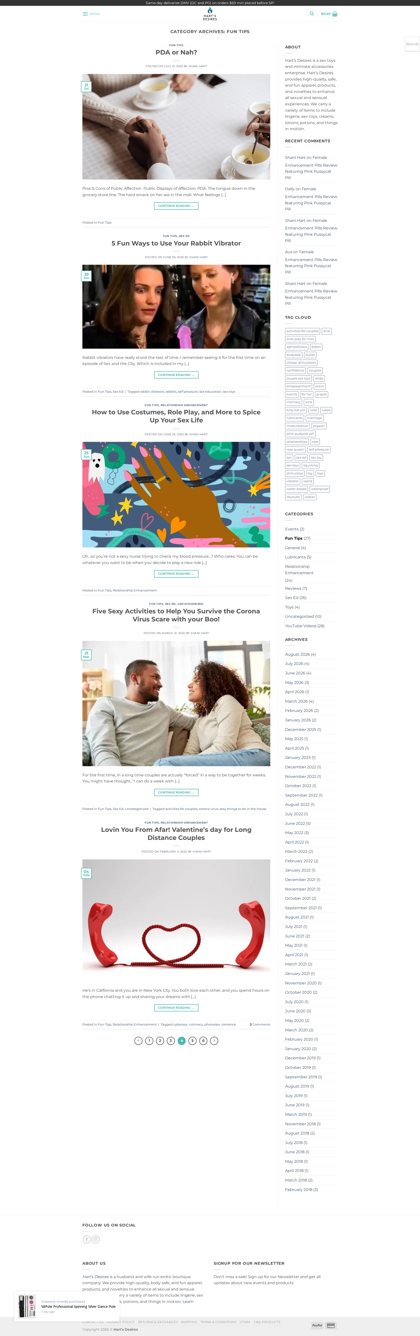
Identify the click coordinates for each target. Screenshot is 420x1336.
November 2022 (300, 776)
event (319, 386)
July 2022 (294, 814)
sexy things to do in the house (242, 809)
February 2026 (299, 710)
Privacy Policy (121, 1322)
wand (307, 481)
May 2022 (294, 832)
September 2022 (301, 795)
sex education (210, 391)
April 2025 (294, 748)
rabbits (171, 391)
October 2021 (298, 898)
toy (310, 473)
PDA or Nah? (176, 52)
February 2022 (299, 861)
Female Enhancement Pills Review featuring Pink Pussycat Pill (311, 167)
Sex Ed (184, 236)
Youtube (293, 497)
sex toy (316, 457)
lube (313, 410)
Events (292, 529)
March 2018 (296, 1180)
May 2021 (294, 945)
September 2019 (301, 1077)
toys (320, 473)
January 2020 (298, 1048)
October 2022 (298, 785)
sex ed (301, 457)
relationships (297, 442)
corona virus (208, 809)
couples (315, 370)
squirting (310, 465)
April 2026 (294, 692)
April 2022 (294, 842)
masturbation (297, 426)
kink (308, 402)
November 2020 (301, 983)
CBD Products (267, 1322)
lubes (326, 410)
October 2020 (298, 992)
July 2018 (294, 1142)
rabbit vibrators (152, 391)
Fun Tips (176, 45)
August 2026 (297, 654)
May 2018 (294, 1161)
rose (315, 442)
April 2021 (294, 955)
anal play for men (300, 339)
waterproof (319, 489)
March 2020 (296, 1030)
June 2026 (295, 673)
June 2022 (295, 823)
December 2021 (300, 879)
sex (289, 457)
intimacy (196, 1024)
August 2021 (297, 917)
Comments (260, 1024)
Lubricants (295, 557)
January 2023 (298, 757)
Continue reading (176, 206)
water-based (296, 489)
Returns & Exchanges (158, 1322)
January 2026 (298, 720)
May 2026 (294, 682)
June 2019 (295, 1105)
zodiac (310, 497)
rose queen (295, 449)
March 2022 (296, 851)
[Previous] (138, 1041)
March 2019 (296, 1114)
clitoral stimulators (301, 362)
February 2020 (299, 1039)
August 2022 (297, 804)
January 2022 (298, 870)
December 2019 (300, 1058)
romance (228, 1024)
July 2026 (294, 663)
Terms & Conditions (218, 1322)
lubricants (295, 418)
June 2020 (295, 1011)
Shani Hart (198, 66)
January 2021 (297, 973)
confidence (295, 370)
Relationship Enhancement (184, 405)
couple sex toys (298, 378)
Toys (289, 607)
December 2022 (300, 767)
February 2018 (298, 1189)
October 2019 (298, 1067)
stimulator (295, 473)
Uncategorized (190, 604)
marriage (314, 418)
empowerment (299, 386)
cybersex (180, 1024)
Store (245, 1322)
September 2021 (301, 908)
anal (326, 331)
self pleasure (188, 391)
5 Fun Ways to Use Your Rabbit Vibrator (176, 243)
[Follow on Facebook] (87, 1240)
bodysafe (294, 355)
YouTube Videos (300, 626)
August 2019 (297, 1086)
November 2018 (300, 1124)
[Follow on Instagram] (96, 1240)
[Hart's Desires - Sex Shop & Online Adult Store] (210, 14)
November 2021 (300, 889)
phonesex (212, 1024)
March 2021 (296, 964)
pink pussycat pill (300, 434)
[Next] (214, 1041)
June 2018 (295, 1152)
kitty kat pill (296, 410)
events (292, 394)
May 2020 (294, 1020)
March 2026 (296, 701)
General (292, 547)
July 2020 (294, 1002)
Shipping (189, 1322)
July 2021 (293, 926)
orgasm (319, 426)
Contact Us (93, 1322)
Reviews (293, 588)
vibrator (293, 481)
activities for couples (181, 809)
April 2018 (294, 1170)
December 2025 (300, 729)
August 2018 (297, 1133)
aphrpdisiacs (297, 347)
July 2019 (294, 1095)
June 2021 (294, 936)
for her (307, 394)
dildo (319, 378)
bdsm (316, 347)
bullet (310, 355)
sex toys (229, 391)
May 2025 (294, 738)
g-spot (321, 394)
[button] (91, 14)
